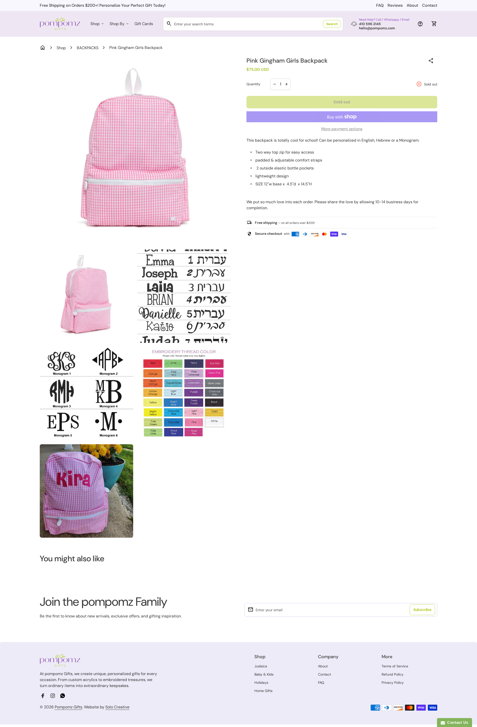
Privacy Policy (393, 682)
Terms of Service (395, 666)
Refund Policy (392, 674)
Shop (97, 23)
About (412, 5)
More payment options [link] (341, 128)
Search (332, 24)
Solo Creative (117, 707)
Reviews (395, 5)
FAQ (380, 5)
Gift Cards (143, 23)
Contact (429, 5)
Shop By (119, 23)
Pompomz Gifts (68, 707)
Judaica (260, 666)
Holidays (261, 682)
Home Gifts (263, 690)
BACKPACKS (87, 47)
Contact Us (456, 722)
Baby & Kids (264, 674)
